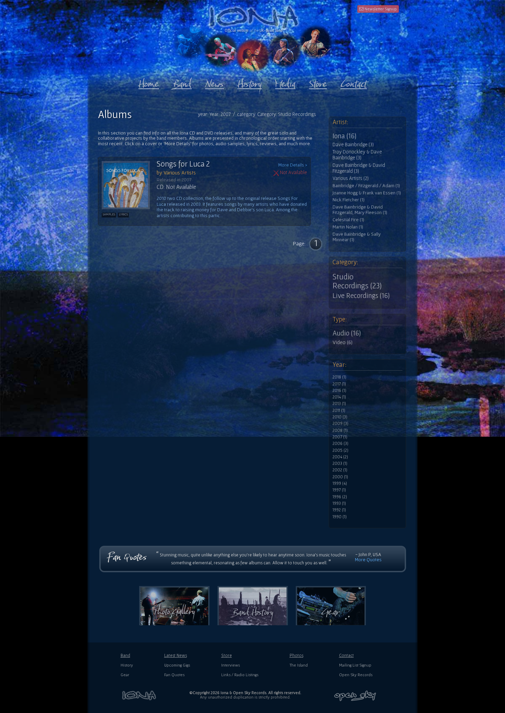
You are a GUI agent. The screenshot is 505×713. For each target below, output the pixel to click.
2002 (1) (340, 470)
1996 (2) (340, 496)
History (127, 665)
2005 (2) (340, 450)
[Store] (318, 82)
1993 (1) (339, 503)
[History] (249, 82)
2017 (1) (339, 384)
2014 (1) (339, 397)
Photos (296, 655)
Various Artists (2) (351, 178)
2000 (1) (340, 477)
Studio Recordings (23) (357, 281)
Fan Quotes (174, 674)
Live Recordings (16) (361, 295)
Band (125, 655)
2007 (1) (340, 437)
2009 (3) (340, 423)
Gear (125, 674)
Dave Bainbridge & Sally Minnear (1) (357, 237)
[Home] (148, 82)
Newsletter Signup (380, 9)
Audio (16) (347, 333)
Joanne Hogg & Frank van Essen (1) (367, 192)
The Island (299, 665)
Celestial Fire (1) (348, 219)
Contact (346, 655)
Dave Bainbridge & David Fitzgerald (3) (359, 168)
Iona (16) (344, 136)
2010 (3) (340, 417)
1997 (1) (339, 490)
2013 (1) (339, 403)
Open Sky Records (355, 674)
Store (226, 655)
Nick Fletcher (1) (348, 199)
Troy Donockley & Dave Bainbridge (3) (357, 154)
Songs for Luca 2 (183, 163)
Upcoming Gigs (177, 665)
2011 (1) (339, 410)
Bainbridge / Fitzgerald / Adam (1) (366, 185)
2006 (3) (340, 443)
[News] (214, 82)
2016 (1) (339, 390)
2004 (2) (340, 457)
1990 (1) (340, 516)
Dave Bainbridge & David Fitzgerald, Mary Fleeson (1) (360, 209)
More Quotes (368, 559)
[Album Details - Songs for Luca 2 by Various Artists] (129, 185)
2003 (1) (340, 463)
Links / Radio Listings (239, 674)
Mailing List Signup (355, 665)
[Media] (285, 82)
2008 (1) (340, 430)
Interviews (230, 665)
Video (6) (342, 342)
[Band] (182, 82)
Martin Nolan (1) (348, 227)
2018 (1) (339, 377)
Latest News (175, 655)
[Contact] (353, 82)
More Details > (292, 165)
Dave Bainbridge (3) (353, 144)
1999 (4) (340, 483)
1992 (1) (339, 510)
